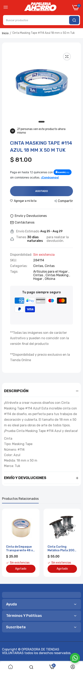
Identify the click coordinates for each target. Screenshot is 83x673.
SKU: (13, 260)
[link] (10, 667)
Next (76, 545)
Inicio (5, 33)
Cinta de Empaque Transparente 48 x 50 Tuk (19, 548)
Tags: (14, 271)
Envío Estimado (27, 231)
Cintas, (39, 266)
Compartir (65, 201)
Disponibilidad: (21, 255)
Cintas (50, 266)
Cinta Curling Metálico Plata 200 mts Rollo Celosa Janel (61, 548)
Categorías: (18, 266)
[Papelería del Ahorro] (40, 7)
